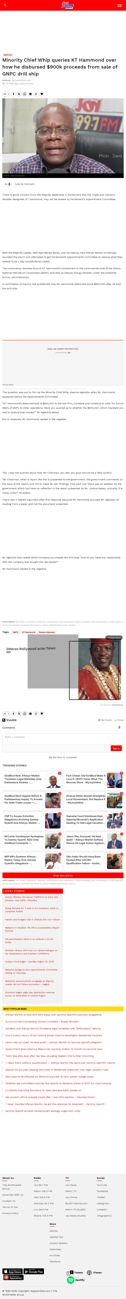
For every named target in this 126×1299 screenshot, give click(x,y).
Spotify (80, 1279)
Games (54, 1230)
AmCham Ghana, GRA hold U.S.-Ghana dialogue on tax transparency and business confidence (31, 953)
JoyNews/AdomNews (9, 389)
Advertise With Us (12, 1194)
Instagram (103, 1203)
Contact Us (8, 1201)
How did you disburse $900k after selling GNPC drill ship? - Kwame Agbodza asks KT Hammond (52, 389)
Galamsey (55, 1249)
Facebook (102, 1191)
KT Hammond (28, 632)
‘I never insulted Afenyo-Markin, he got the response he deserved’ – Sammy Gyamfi (54, 1104)
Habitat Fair (56, 1237)
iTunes (97, 1272)
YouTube (102, 1185)
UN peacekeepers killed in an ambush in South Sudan (29, 942)
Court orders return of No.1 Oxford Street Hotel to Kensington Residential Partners (53, 1035)
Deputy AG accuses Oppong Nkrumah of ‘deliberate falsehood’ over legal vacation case (56, 1069)
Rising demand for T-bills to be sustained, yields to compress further (32, 911)
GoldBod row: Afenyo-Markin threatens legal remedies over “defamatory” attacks (53, 1028)
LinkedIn (102, 1209)
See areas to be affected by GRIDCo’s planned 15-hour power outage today (49, 1076)
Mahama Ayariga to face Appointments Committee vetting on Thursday (31, 972)
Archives (55, 1255)
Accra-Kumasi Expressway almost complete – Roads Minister (42, 1021)
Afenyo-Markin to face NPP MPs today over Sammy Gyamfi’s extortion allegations (53, 1014)
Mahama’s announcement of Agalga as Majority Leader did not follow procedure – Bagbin (29, 984)
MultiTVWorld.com (76, 1203)
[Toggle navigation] (120, 6)
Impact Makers (58, 1243)
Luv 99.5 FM (41, 1209)
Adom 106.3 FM (43, 1191)
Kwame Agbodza (47, 632)
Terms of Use (10, 1207)
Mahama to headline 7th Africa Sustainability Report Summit (32, 930)
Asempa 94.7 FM (44, 1203)
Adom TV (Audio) (75, 1209)
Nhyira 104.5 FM (43, 1215)
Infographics (104, 1215)
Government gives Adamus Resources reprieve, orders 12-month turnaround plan (53, 1049)
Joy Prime (71, 1197)
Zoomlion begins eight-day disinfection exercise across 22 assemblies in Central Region (30, 995)
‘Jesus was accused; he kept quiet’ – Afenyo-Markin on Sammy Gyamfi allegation (53, 1042)
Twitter (101, 1197)
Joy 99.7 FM (41, 1185)
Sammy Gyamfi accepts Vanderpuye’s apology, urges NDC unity (42, 1111)
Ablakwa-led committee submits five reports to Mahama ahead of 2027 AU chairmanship (58, 1083)
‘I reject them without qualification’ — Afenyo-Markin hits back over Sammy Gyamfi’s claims (60, 1062)
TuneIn (78, 1272)
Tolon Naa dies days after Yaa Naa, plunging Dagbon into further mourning (49, 1055)
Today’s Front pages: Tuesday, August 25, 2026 (29, 963)
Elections (55, 1261)
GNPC (15, 632)
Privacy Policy (10, 1213)
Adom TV (70, 1191)
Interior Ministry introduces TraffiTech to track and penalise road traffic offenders (31, 900)
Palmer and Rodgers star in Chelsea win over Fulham (32, 921)
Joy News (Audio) (75, 1215)
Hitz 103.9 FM (42, 1197)
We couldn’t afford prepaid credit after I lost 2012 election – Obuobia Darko (50, 1097)
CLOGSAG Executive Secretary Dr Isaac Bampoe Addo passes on (43, 1090)
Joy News (71, 1185)
